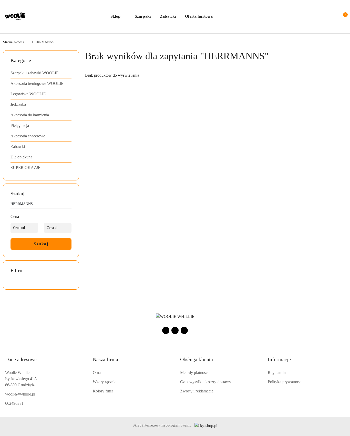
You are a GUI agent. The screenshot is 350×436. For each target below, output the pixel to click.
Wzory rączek (104, 382)
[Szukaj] (69, 205)
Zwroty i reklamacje (196, 391)
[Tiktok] (184, 330)
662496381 (14, 403)
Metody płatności (194, 372)
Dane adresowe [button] (21, 359)
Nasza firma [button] (105, 359)
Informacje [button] (279, 359)
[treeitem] (41, 73)
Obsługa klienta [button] (196, 359)
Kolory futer (103, 391)
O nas (97, 372)
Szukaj (41, 244)
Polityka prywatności (285, 382)
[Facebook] (165, 330)
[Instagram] (175, 330)
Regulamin (277, 372)
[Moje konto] (321, 17)
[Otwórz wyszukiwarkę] (311, 17)
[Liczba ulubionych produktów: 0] (331, 17)
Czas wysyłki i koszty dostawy (205, 382)
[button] (118, 16)
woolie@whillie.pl (20, 394)
